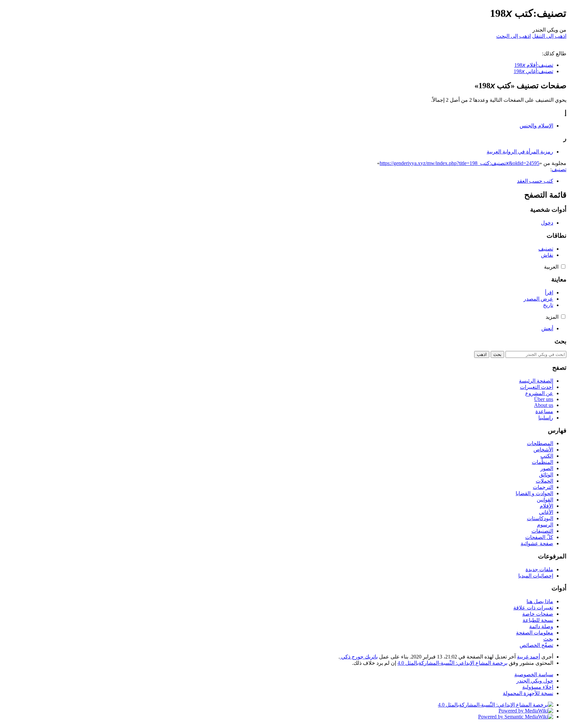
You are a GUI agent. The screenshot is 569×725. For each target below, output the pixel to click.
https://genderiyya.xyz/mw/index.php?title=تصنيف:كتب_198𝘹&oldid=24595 (459, 163)
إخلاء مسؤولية (537, 687)
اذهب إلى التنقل (549, 36)
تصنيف (559, 169)
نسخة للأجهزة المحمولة (528, 693)
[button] (563, 266)
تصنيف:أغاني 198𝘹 (533, 71)
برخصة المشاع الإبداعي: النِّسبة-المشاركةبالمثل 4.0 (452, 663)
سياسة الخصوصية (533, 674)
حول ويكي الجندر (534, 681)
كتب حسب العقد (535, 181)
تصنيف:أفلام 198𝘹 (533, 65)
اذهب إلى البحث (513, 36)
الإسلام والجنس (536, 125)
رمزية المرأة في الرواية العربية (520, 151)
